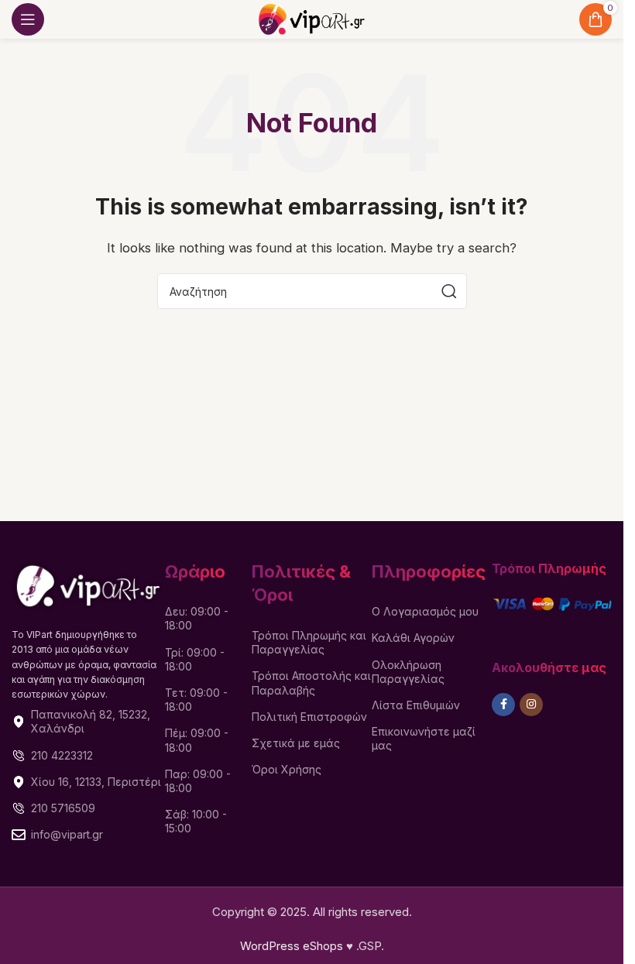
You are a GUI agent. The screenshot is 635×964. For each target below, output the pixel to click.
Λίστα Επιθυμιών (416, 705)
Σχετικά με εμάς (296, 743)
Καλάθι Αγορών (413, 637)
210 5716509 (63, 808)
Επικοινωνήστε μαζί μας (423, 738)
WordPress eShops (291, 945)
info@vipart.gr (67, 834)
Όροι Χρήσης (286, 769)
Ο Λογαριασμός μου (425, 611)
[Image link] (88, 584)
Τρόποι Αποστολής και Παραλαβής (311, 682)
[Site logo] (311, 18)
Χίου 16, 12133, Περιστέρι (96, 781)
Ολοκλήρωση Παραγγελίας (408, 671)
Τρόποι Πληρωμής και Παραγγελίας (309, 642)
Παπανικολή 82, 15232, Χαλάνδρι (90, 721)
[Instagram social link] (531, 704)
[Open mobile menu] (28, 19)
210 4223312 (62, 755)
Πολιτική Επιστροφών (309, 716)
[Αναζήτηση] (449, 291)
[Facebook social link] (503, 704)
